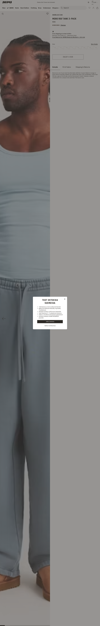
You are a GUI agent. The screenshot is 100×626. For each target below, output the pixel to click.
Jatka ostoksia (50, 321)
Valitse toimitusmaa (50, 325)
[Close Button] (64, 299)
